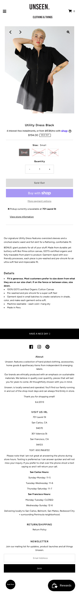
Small (24, 152)
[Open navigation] (4, 11)
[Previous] (11, 32)
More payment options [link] (39, 201)
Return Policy (39, 529)
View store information (22, 216)
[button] (10, 584)
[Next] (20, 32)
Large (53, 152)
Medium (39, 152)
